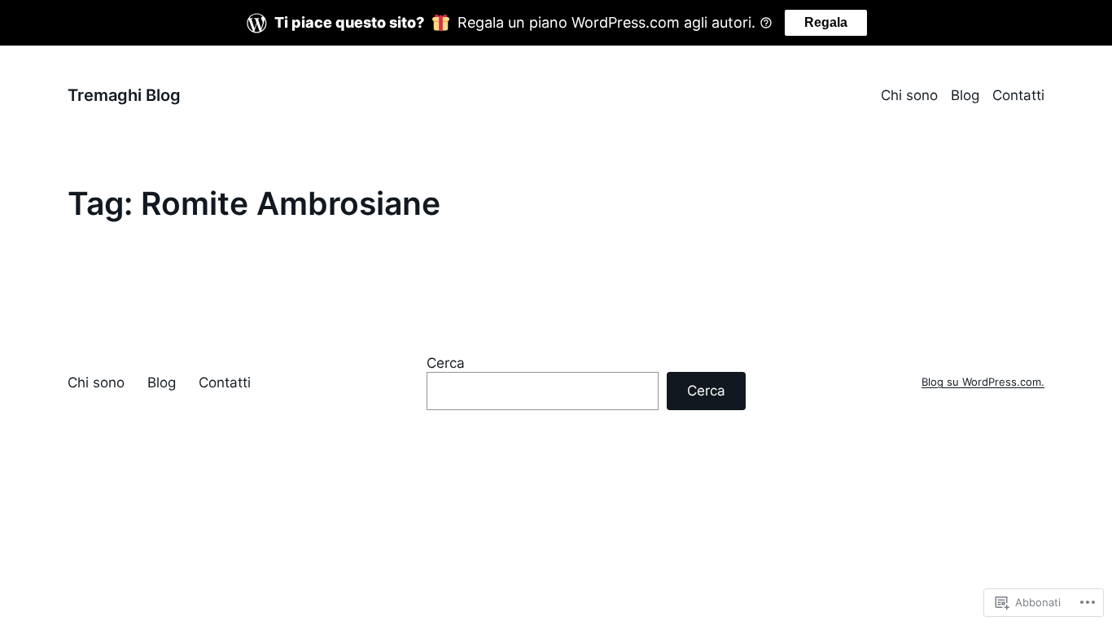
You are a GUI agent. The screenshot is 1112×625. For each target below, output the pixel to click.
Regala (825, 22)
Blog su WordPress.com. (983, 382)
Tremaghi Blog (124, 95)
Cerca (446, 363)
